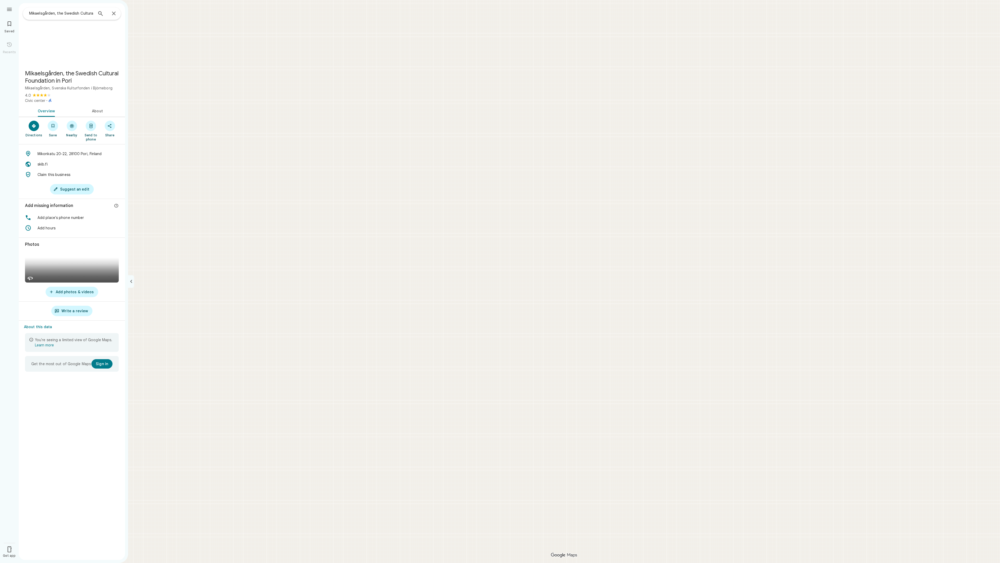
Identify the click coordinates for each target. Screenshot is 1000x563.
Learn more (44, 345)
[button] (72, 217)
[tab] (45, 110)
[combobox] (61, 13)
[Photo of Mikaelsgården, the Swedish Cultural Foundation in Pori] (72, 34)
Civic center (35, 100)
